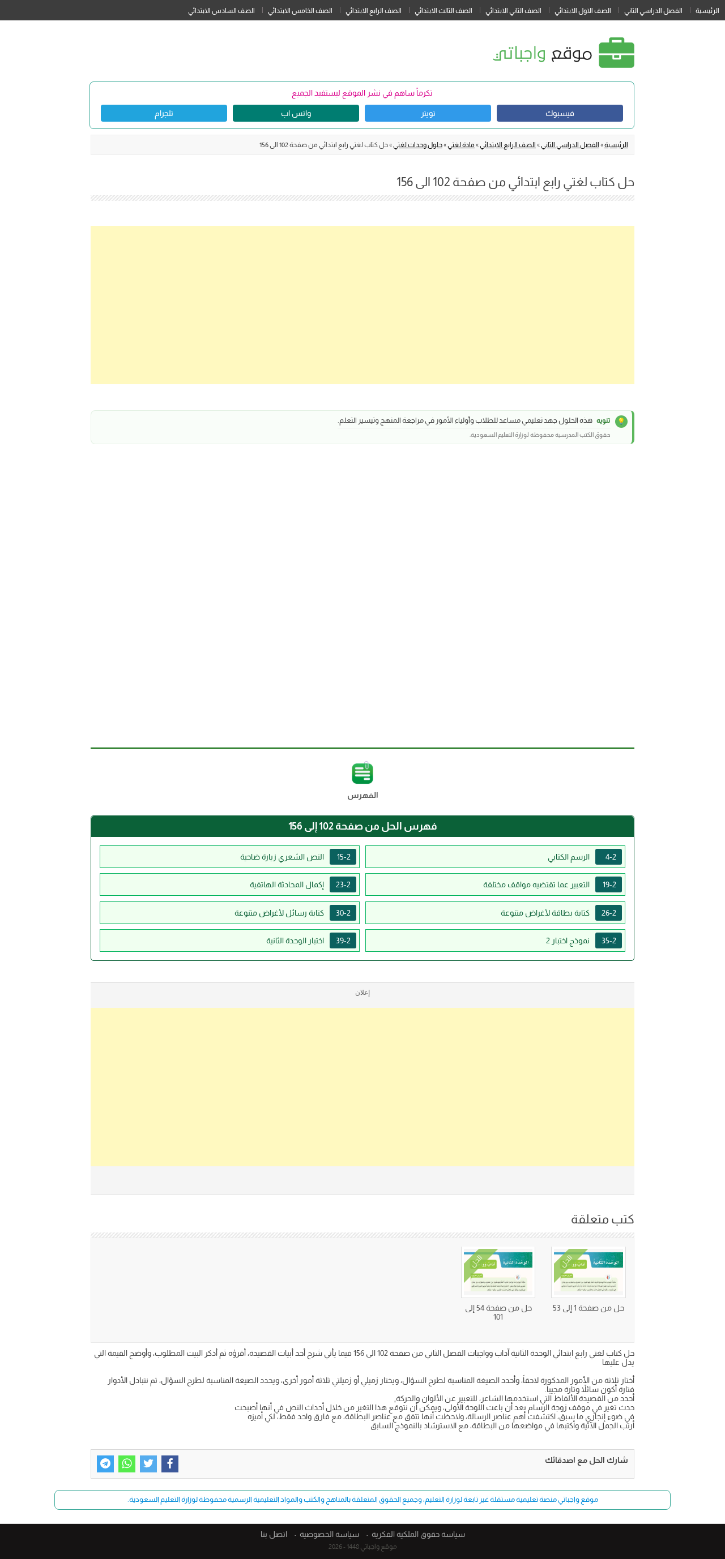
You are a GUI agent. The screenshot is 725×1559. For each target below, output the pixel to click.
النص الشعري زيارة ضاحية (295, 856)
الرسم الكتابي (582, 856)
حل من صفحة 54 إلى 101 (498, 1312)
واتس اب (296, 113)
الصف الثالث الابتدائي (443, 11)
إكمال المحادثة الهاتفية (300, 884)
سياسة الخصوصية (329, 1534)
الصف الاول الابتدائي (583, 11)
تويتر (428, 113)
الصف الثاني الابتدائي (513, 11)
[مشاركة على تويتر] (148, 1463)
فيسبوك (559, 113)
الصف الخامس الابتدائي (300, 11)
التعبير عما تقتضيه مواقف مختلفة (549, 884)
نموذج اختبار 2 (581, 940)
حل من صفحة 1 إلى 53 (588, 1307)
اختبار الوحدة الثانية (308, 940)
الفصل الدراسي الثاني (653, 11)
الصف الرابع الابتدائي (374, 11)
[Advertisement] (362, 305)
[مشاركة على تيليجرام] (105, 1463)
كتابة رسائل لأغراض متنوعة (292, 912)
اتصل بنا (274, 1534)
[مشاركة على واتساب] (126, 1463)
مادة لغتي (461, 145)
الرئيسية (707, 11)
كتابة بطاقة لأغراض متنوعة (558, 912)
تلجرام (164, 113)
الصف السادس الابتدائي (221, 11)
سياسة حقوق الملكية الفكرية (418, 1534)
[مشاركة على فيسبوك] (169, 1463)
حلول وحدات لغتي (417, 145)
